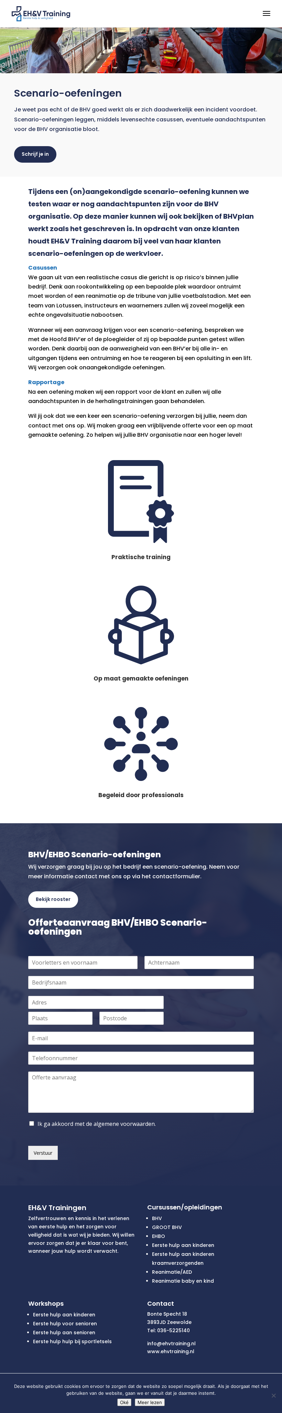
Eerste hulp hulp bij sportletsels (72, 1341)
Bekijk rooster (53, 899)
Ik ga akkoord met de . (96, 1124)
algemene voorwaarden (124, 1124)
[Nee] (273, 1395)
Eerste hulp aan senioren (64, 1332)
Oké (124, 1402)
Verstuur (43, 1153)
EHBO (158, 1236)
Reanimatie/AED (172, 1272)
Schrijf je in (35, 154)
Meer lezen (150, 1402)
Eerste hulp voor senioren (65, 1323)
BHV (157, 1218)
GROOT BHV (167, 1227)
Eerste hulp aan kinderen (183, 1245)
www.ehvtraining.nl (170, 1351)
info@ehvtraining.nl (171, 1343)
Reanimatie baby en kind (183, 1281)
